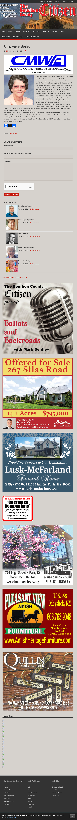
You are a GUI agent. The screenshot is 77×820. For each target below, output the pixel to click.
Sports (17, 31)
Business (31, 804)
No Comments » (35, 209)
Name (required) (9, 145)
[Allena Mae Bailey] (12, 265)
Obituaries (26, 31)
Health (30, 807)
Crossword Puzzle (57, 787)
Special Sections (9, 795)
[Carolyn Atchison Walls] (12, 252)
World (30, 801)
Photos (55, 31)
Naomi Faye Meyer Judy (26, 220)
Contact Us (42, 1)
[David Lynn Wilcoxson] (12, 211)
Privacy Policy (11, 817)
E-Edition (49, 1)
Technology (31, 795)
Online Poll (55, 795)
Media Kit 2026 (9, 801)
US (29, 787)
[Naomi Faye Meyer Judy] (12, 224)
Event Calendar (57, 790)
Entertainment (32, 793)
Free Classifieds (18, 36)
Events (63, 31)
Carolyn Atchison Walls (26, 247)
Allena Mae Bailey (24, 261)
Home (3, 31)
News (10, 31)
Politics (30, 798)
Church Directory (32, 36)
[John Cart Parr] (12, 238)
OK (72, 816)
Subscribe (57, 1)
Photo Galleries (57, 793)
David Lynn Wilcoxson (25, 206)
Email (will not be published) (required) (17, 153)
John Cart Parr (23, 233)
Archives (64, 1)
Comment (7, 161)
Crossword (6, 36)
